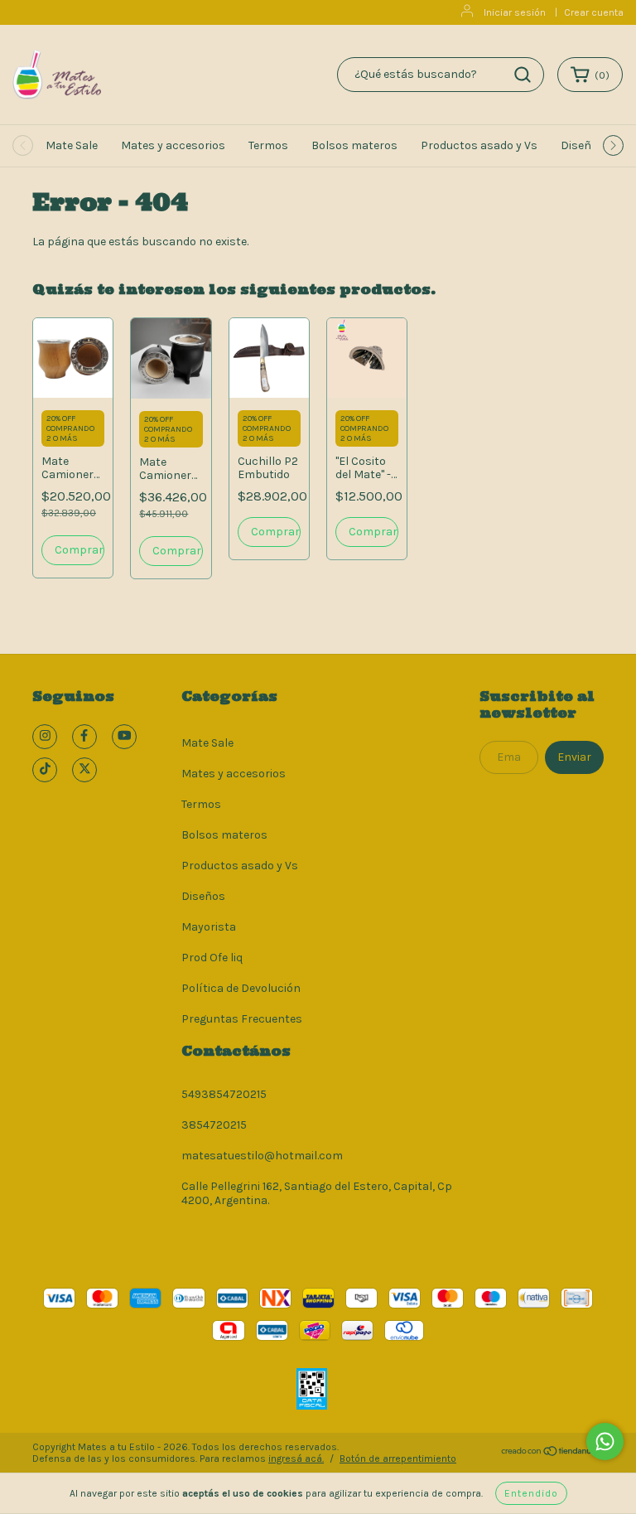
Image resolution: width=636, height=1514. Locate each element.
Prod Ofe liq (212, 957)
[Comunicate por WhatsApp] (605, 1441)
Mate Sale (72, 145)
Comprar (79, 550)
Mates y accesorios (173, 145)
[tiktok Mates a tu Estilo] (44, 769)
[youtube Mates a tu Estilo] (124, 736)
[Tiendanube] (552, 1453)
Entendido (531, 1493)
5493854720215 (224, 1094)
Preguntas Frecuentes (241, 1019)
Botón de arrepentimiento (398, 1458)
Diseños (583, 145)
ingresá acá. (296, 1458)
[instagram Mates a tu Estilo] (44, 736)
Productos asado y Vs (479, 145)
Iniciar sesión (515, 12)
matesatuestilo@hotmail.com (262, 1156)
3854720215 (214, 1125)
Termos (268, 145)
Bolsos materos (354, 145)
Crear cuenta (594, 12)
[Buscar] (522, 74)
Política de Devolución (241, 988)
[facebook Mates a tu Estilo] (84, 736)
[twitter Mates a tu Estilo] (84, 769)
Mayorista (208, 927)
